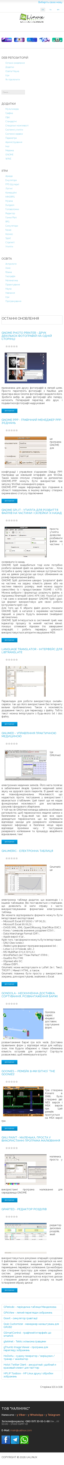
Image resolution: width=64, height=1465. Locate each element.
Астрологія (10, 264)
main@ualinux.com (21, 1430)
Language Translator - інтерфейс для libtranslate (32, 651)
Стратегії (9, 242)
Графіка (9, 113)
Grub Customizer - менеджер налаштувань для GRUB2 (31, 1326)
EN (58, 10)
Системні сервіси (14, 134)
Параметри (11, 138)
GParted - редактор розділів (24, 1209)
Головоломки (12, 209)
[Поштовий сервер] (32, 40)
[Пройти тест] (44, 40)
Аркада (9, 176)
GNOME (9, 154)
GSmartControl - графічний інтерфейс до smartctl (27, 1334)
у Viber (21, 1414)
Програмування (13, 301)
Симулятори (11, 226)
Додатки (9, 67)
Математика (11, 280)
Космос (9, 234)
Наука (8, 289)
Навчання (10, 293)
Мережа (9, 150)
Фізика (8, 272)
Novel (8, 230)
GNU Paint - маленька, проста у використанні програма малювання (31, 1139)
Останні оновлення (15, 63)
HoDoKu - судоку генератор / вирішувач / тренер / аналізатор (29, 1357)
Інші (7, 146)
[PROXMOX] (19, 40)
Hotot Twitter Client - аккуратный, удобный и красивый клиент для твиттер (30, 1366)
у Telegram (53, 1414)
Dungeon (9, 205)
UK (43, 10)
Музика (9, 201)
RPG (7, 221)
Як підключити (12, 79)
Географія (10, 276)
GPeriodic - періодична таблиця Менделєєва (30, 1306)
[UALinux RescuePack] (57, 40)
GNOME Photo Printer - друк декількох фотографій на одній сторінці (27, 335)
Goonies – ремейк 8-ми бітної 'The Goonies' (28, 1073)
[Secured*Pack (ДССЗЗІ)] (7, 40)
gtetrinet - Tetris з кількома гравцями (25, 1341)
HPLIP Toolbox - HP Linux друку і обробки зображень (28, 1375)
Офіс (7, 117)
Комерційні (11, 192)
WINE (8, 159)
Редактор (10, 213)
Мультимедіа (12, 109)
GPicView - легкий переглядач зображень (28, 1312)
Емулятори (11, 180)
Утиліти (9, 246)
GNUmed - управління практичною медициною (29, 735)
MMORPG (10, 197)
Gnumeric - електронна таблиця (27, 850)
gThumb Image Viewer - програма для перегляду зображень (26, 1349)
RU (51, 10)
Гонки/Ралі (11, 217)
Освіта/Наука (12, 71)
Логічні (8, 188)
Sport (8, 238)
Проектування (12, 284)
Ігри (7, 75)
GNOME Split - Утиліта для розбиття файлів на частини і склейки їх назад (32, 511)
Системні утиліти (14, 129)
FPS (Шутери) (12, 184)
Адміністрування (13, 142)
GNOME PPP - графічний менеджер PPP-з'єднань (32, 421)
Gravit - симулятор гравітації (20, 1318)
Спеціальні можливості (17, 125)
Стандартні (11, 121)
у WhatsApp (35, 1414)
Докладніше (9, 411)
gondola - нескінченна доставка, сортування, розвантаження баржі (30, 995)
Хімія (7, 268)
